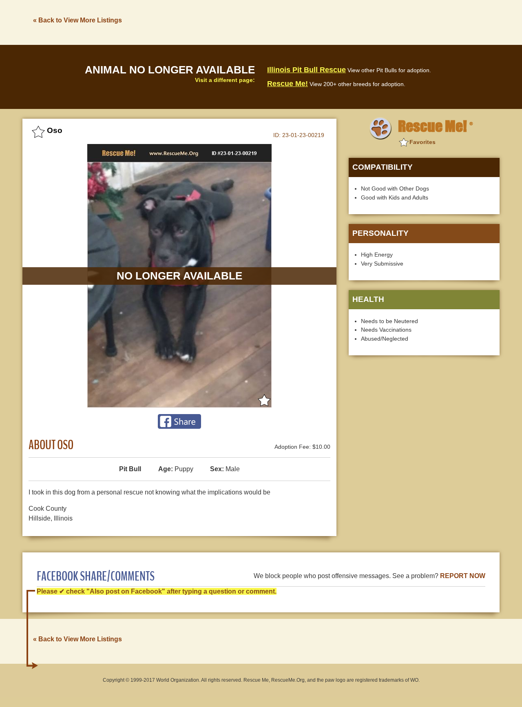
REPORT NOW (462, 575)
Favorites (422, 142)
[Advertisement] (351, 21)
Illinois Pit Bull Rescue (306, 70)
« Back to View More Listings (77, 20)
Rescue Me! (287, 84)
